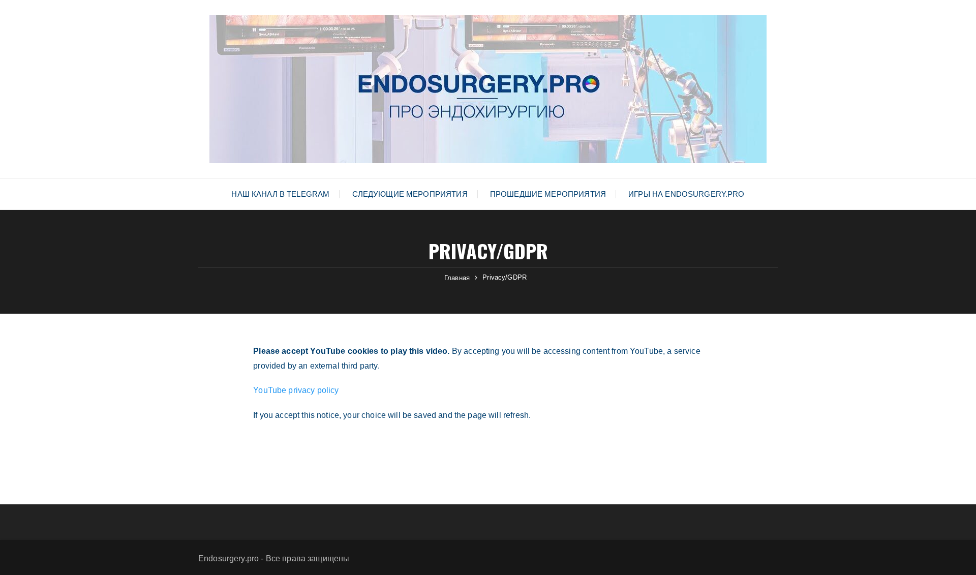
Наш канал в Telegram (280, 194)
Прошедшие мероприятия (548, 194)
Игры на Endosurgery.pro (686, 194)
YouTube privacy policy (296, 390)
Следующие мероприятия (410, 194)
